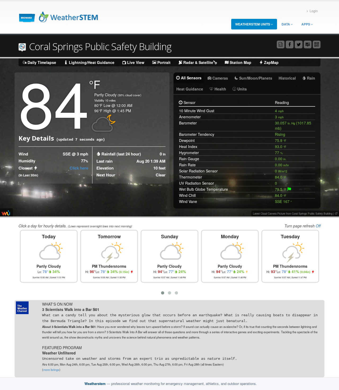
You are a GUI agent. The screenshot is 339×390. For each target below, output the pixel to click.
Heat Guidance (189, 89)
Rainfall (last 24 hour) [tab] (121, 154)
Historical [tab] (287, 78)
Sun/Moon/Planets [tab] (255, 78)
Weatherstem (95, 383)
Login (314, 10)
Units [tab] (241, 89)
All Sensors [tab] (191, 77)
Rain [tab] (310, 78)
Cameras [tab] (219, 78)
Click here (79, 168)
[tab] (289, 189)
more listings (51, 369)
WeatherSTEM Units (253, 24)
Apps (306, 24)
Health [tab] (219, 89)
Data (286, 24)
